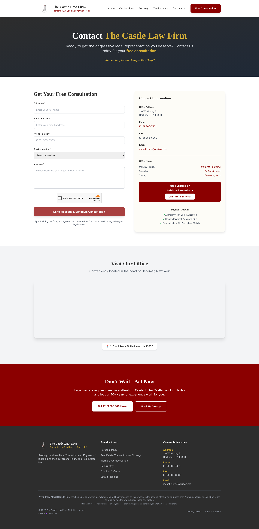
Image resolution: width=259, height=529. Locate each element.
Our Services (126, 8)
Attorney (144, 8)
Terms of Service (212, 511)
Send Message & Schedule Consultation (79, 211)
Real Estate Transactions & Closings (121, 455)
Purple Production (48, 513)
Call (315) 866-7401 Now (112, 406)
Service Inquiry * (42, 149)
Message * (39, 164)
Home (111, 8)
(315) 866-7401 (147, 126)
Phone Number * (42, 133)
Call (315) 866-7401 (179, 196)
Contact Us (179, 8)
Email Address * (42, 118)
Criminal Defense (110, 471)
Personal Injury (109, 449)
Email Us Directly (151, 406)
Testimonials (160, 8)
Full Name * (39, 103)
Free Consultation (205, 8)
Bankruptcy (107, 465)
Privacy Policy (194, 511)
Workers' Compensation (114, 460)
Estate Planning (109, 476)
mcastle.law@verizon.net (153, 149)
